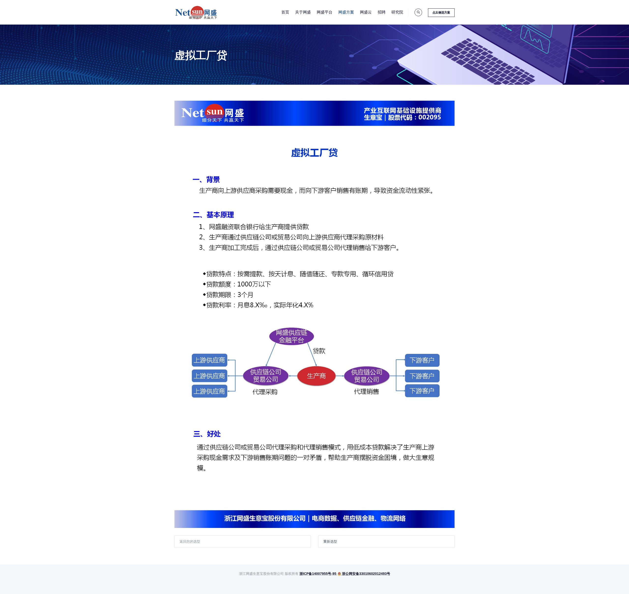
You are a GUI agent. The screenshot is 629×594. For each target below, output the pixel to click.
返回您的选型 (190, 541)
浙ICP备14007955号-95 (318, 574)
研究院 (397, 12)
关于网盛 (303, 12)
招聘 (382, 12)
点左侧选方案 (441, 12)
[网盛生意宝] (196, 12)
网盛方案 (346, 12)
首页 (285, 12)
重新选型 (330, 541)
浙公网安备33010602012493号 (365, 574)
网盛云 (366, 12)
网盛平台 (324, 12)
